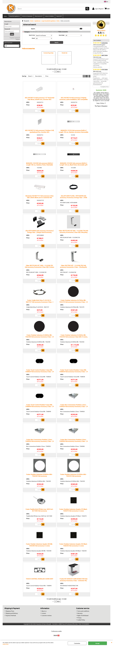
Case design (61, 35)
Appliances (36, 31)
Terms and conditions (83, 611)
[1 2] (38, 143)
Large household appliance (47, 31)
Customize (77, 643)
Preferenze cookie (56, 631)
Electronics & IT (39, 16)
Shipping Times (10, 611)
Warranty (79, 613)
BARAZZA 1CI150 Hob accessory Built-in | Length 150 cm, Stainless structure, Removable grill (73, 132)
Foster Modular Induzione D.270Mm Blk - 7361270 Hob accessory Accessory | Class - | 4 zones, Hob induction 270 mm (73, 301)
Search (33, 28)
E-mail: (6, 24)
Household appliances (14, 16)
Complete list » (104, 86)
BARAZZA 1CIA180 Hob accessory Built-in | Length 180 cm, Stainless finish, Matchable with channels (39, 164)
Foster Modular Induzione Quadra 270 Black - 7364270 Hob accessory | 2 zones (73, 510)
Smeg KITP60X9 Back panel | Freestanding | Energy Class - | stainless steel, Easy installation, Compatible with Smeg (100, 62)
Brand (33, 38)
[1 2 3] (38, 594)
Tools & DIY (59, 16)
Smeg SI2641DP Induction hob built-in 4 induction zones (100, 74)
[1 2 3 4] (38, 111)
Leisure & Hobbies (49, 16)
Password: (7, 29)
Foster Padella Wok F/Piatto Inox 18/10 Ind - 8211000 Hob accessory (39, 510)
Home (5, 16)
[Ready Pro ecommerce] (56, 635)
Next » (58, 71)
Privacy (79, 617)
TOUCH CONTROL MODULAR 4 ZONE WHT (39, 579)
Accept (97, 643)
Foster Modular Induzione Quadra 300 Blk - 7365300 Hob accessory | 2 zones (39, 544)
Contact (43, 613)
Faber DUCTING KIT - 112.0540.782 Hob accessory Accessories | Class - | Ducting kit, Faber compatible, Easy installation (73, 267)
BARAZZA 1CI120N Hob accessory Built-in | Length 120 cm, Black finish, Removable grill (73, 164)
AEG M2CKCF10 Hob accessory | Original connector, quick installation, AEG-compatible (73, 98)
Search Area (32, 35)
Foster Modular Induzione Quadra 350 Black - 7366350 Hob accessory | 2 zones (73, 544)
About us (43, 611)
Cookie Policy (5, 644)
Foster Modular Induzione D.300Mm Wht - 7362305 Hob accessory (39, 475)
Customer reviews (46, 615)
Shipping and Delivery (12, 613)
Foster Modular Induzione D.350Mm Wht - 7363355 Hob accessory (73, 475)
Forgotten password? (15, 37)
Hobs (56, 31)
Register (18, 39)
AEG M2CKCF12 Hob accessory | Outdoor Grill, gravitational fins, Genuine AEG (39, 131)
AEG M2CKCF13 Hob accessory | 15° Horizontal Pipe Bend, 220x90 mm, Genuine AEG (39, 98)
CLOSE (111, 642)
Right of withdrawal (82, 615)
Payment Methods (11, 615)
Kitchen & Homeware (27, 16)
